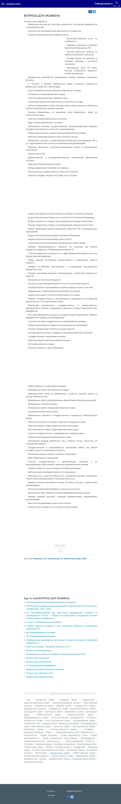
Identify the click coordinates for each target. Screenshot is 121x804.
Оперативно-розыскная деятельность (75, 732)
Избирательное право (49, 714)
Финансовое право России (61, 693)
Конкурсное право (33, 720)
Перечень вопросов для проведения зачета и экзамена (51, 602)
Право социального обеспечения (60, 738)
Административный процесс (66, 703)
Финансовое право (60, 753)
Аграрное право (68, 700)
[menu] (3, 4)
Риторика (28, 744)
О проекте (51, 791)
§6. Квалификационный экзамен (40, 632)
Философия (41, 753)
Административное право (37, 703)
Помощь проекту (104, 3)
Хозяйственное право (84, 753)
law (28, 700)
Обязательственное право (37, 732)
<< (115, 6)
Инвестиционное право (80, 714)
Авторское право (44, 700)
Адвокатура (88, 700)
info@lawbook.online (74, 791)
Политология (30, 735)
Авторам (51, 795)
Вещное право (63, 705)
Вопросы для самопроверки (38, 650)
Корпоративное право (84, 720)
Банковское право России (36, 693)
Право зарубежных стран (74, 735)
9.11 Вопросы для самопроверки (40, 665)
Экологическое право (62, 756)
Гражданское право (58, 708)
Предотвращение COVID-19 (80, 741)
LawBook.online (13, 4)
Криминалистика (32, 723)
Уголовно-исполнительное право (48, 750)
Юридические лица (33, 762)
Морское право (62, 726)
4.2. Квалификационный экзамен (41, 636)
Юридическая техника (35, 759)
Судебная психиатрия (64, 744)
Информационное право (36, 717)
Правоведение (87, 738)
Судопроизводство (86, 744)
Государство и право (84, 705)
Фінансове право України (85, 693)
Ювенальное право (85, 756)
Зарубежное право (74, 711)
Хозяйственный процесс (36, 756)
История (91, 717)
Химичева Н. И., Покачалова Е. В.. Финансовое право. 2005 (59, 558)
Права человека (48, 735)
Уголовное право (75, 750)
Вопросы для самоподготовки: (40, 673)
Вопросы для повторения (37, 658)
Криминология (49, 723)
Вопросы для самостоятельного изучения (44, 669)
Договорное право (33, 711)
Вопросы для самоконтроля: (38, 662)
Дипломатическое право (83, 708)
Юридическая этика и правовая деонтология (72, 759)
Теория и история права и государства (65, 747)
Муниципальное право (84, 726)
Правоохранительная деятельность (42, 741)
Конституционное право (57, 720)
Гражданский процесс (35, 708)
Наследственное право (64, 729)
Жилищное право (54, 711)
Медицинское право (69, 723)
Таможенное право (33, 747)
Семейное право (43, 744)
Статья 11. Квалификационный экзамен (44, 622)
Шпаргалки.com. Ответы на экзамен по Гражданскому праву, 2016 (55, 654)
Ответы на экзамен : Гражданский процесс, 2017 (48, 647)
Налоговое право (34, 729)
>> (119, 6)
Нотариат (88, 729)
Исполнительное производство (68, 717)
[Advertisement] (44, 54)
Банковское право (44, 705)
